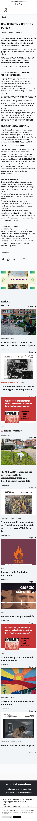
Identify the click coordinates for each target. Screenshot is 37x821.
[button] (32, 307)
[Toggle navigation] (30, 10)
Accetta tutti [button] (17, 817)
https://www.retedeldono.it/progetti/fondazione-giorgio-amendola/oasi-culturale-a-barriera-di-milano (18, 51)
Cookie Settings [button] (7, 817)
